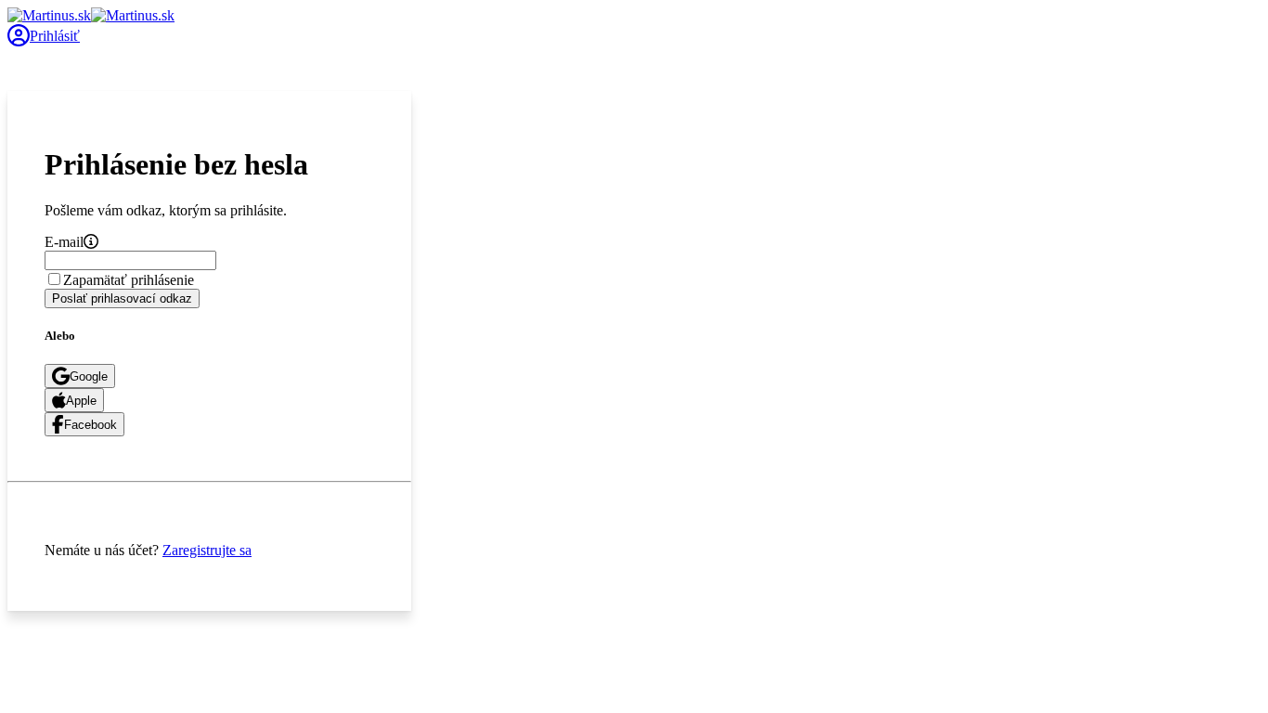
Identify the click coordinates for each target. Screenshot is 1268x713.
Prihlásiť (55, 36)
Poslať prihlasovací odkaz (122, 298)
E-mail (64, 242)
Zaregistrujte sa (207, 550)
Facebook (90, 425)
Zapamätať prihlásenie (128, 280)
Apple (81, 401)
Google (89, 376)
